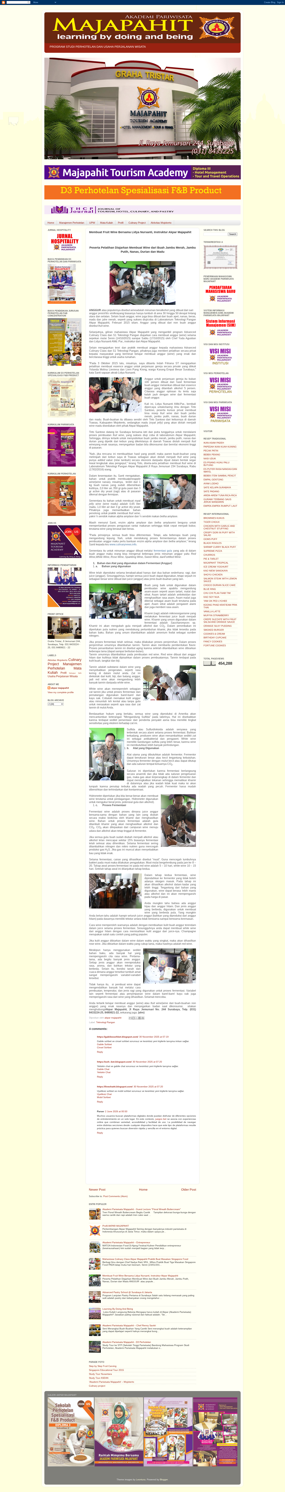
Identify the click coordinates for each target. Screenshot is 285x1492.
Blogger (164, 1479)
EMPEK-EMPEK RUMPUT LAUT (220, 506)
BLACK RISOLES (213, 543)
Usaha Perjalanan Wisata (63, 676)
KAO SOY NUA (211, 597)
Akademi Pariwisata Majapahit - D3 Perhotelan (126, 1342)
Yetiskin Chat (104, 1072)
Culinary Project (137, 222)
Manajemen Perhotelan (71, 222)
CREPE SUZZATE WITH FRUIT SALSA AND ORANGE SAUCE (220, 620)
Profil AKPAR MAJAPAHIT (115, 1226)
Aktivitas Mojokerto (161, 222)
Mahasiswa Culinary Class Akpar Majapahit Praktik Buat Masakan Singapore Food (145, 1259)
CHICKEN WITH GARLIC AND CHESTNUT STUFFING (219, 527)
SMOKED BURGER (214, 630)
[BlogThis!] (133, 1018)
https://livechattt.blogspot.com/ (115, 1086)
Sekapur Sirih (75, 673)
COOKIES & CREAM (214, 634)
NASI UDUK (210, 458)
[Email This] (130, 1018)
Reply (100, 1052)
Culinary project (97, 1386)
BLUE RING (210, 589)
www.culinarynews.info (123, 544)
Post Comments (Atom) (115, 1196)
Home (51, 222)
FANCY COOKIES (213, 641)
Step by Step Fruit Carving (102, 1366)
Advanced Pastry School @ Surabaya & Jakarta (127, 1292)
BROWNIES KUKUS (214, 518)
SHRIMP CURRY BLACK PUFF (220, 547)
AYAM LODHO (211, 483)
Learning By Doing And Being (117, 1309)
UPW (92, 222)
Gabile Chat (103, 1069)
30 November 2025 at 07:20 (147, 1062)
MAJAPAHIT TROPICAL (216, 563)
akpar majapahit (60, 688)
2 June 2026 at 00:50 (116, 1111)
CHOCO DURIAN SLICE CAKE (220, 585)
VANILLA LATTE (212, 611)
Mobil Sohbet (104, 1097)
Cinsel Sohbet (104, 1047)
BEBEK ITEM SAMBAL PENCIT (220, 475)
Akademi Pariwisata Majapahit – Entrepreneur (126, 1242)
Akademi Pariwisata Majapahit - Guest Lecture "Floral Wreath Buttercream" (141, 1209)
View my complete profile (61, 692)
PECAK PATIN (211, 450)
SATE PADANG (211, 491)
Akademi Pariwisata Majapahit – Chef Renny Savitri (129, 1325)
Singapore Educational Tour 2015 (106, 1370)
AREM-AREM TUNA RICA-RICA (220, 495)
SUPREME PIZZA (213, 551)
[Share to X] (136, 1018)
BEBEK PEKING (212, 454)
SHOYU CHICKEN (213, 574)
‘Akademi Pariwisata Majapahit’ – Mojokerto (111, 1382)
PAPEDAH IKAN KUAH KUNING (220, 447)
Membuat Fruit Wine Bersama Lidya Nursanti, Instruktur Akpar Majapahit (140, 1275)
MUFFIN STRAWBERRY (216, 615)
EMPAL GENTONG (213, 479)
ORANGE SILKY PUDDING (218, 626)
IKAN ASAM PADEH (214, 443)
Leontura (140, 1479)
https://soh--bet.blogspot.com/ (114, 1062)
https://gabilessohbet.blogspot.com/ (117, 1037)
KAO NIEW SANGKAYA (216, 571)
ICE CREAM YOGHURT (216, 567)
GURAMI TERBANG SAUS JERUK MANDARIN (217, 500)
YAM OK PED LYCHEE (215, 601)
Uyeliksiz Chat (104, 1094)
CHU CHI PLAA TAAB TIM (217, 593)
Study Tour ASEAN (98, 1378)
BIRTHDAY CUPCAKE (215, 637)
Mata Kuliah (106, 222)
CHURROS (209, 555)
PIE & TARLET (211, 559)
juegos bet (160, 1119)
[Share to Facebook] (139, 1018)
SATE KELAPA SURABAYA (217, 487)
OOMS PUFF (210, 539)
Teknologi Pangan (105, 1022)
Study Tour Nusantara (100, 1374)
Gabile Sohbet (104, 1044)
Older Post (188, 1189)
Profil (120, 222)
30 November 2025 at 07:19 (154, 1037)
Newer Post (97, 1189)
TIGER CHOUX (212, 522)
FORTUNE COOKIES (215, 645)
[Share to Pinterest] (142, 1018)
